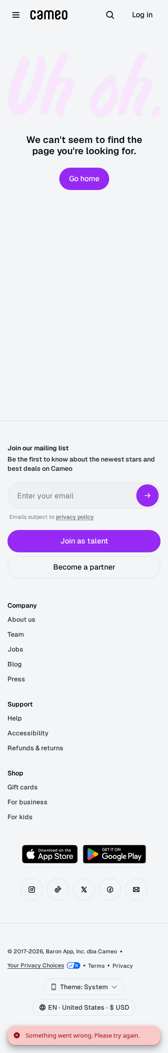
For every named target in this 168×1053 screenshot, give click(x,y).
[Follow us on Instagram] (32, 889)
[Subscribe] (147, 495)
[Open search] (110, 15)
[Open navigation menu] (15, 15)
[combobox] (84, 986)
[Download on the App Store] (49, 854)
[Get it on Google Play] (114, 854)
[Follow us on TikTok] (58, 889)
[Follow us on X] (84, 889)
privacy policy (75, 517)
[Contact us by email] (136, 889)
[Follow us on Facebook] (110, 889)
